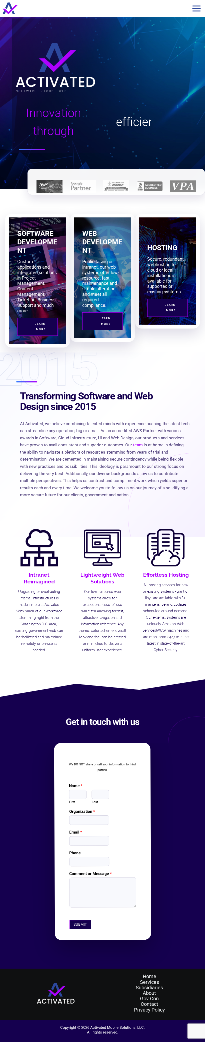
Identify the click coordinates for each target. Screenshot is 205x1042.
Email (75, 832)
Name (75, 785)
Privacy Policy (149, 1010)
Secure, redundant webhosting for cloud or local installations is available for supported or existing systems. (165, 275)
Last (95, 802)
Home (149, 976)
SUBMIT (80, 924)
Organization (82, 811)
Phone (75, 853)
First (72, 802)
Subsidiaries (149, 987)
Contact (149, 1004)
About (149, 993)
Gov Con (149, 998)
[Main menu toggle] (196, 8)
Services (149, 982)
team (138, 444)
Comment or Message (90, 873)
